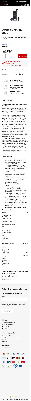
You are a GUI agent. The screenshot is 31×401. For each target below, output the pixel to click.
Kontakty (4, 339)
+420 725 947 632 (9, 276)
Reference (4, 341)
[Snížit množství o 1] (7, 56)
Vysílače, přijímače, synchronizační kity (19, 73)
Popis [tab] (4, 100)
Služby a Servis (5, 345)
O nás (3, 343)
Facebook (6, 326)
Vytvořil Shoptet (16, 397)
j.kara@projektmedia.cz (11, 275)
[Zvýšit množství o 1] (15, 56)
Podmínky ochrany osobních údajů (10, 337)
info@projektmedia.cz (21, 1)
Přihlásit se (7, 311)
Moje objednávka (6, 347)
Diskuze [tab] (10, 100)
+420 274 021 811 (9, 1)
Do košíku (24, 56)
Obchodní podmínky (6, 335)
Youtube (6, 328)
